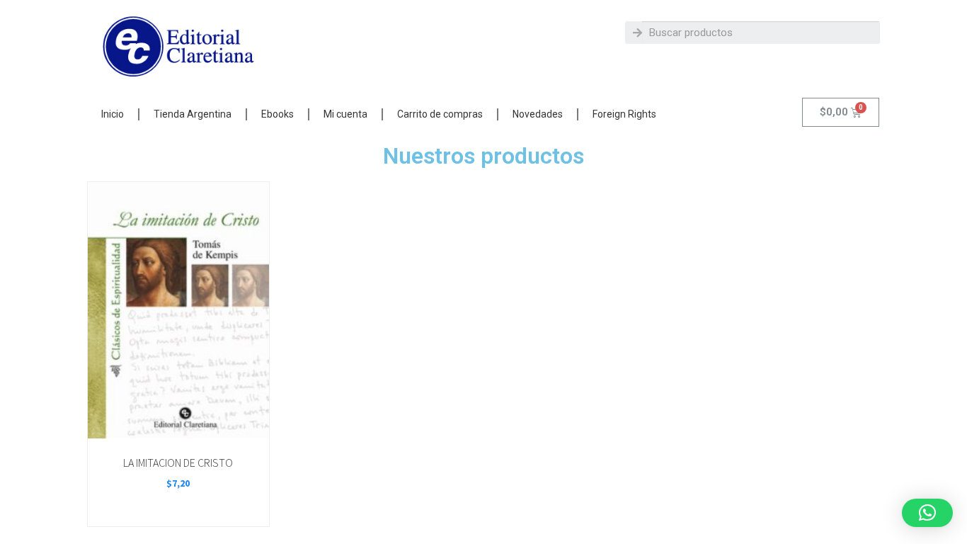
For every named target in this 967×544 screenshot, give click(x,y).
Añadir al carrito (177, 422)
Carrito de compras (440, 114)
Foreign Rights (624, 114)
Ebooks (277, 114)
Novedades (538, 114)
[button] (927, 513)
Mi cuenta (345, 114)
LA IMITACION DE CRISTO (178, 462)
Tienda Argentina (192, 114)
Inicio (112, 114)
